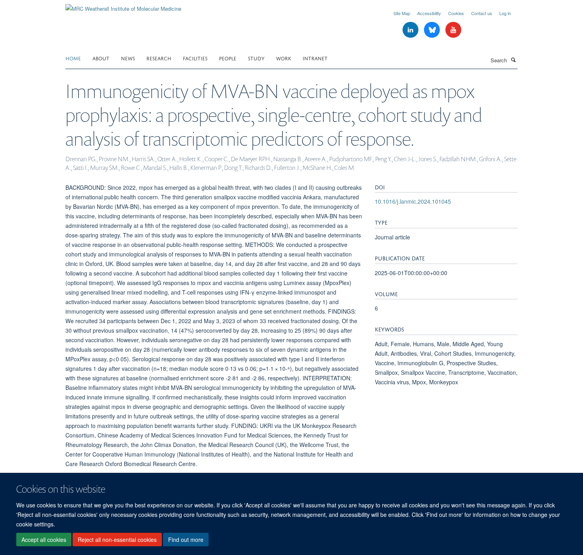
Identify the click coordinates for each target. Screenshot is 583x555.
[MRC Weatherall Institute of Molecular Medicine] (123, 6)
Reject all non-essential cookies (117, 539)
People (227, 58)
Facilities (195, 58)
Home (73, 58)
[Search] (513, 59)
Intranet (315, 58)
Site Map (401, 13)
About (100, 58)
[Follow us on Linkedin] (411, 30)
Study (256, 58)
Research (158, 58)
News (128, 58)
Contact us (481, 13)
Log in (505, 13)
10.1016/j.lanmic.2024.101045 (413, 201)
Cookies (456, 13)
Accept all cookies (43, 539)
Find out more (185, 539)
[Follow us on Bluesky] (432, 30)
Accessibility (429, 13)
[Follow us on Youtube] (453, 30)
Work (283, 58)
